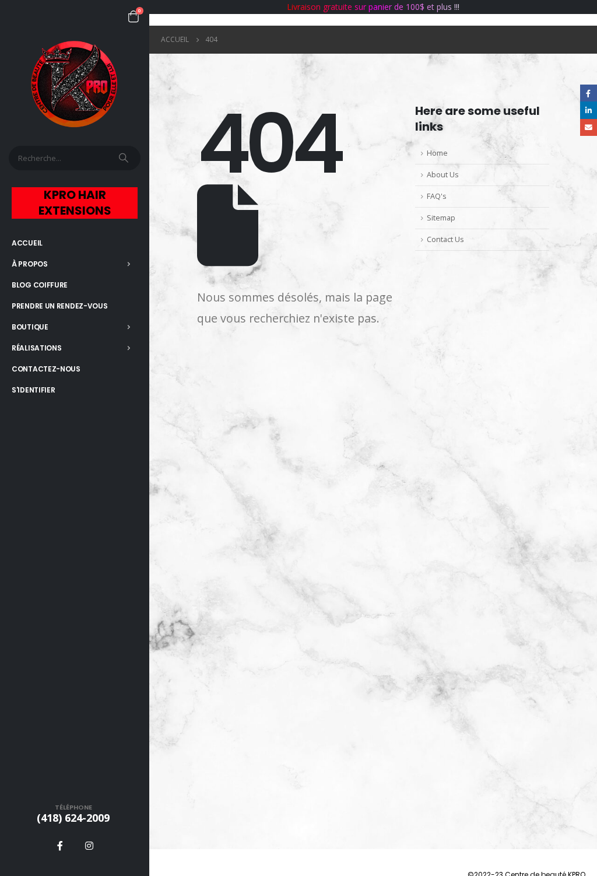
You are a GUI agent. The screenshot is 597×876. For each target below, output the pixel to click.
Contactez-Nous (46, 369)
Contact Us (445, 239)
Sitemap (441, 218)
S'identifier (33, 390)
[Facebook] (60, 845)
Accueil (27, 243)
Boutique (30, 327)
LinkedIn (588, 109)
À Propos (30, 264)
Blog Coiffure (40, 285)
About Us (443, 175)
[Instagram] (89, 845)
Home (437, 153)
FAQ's (437, 196)
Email (588, 127)
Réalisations (36, 348)
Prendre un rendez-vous (59, 306)
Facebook (588, 93)
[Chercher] (125, 158)
